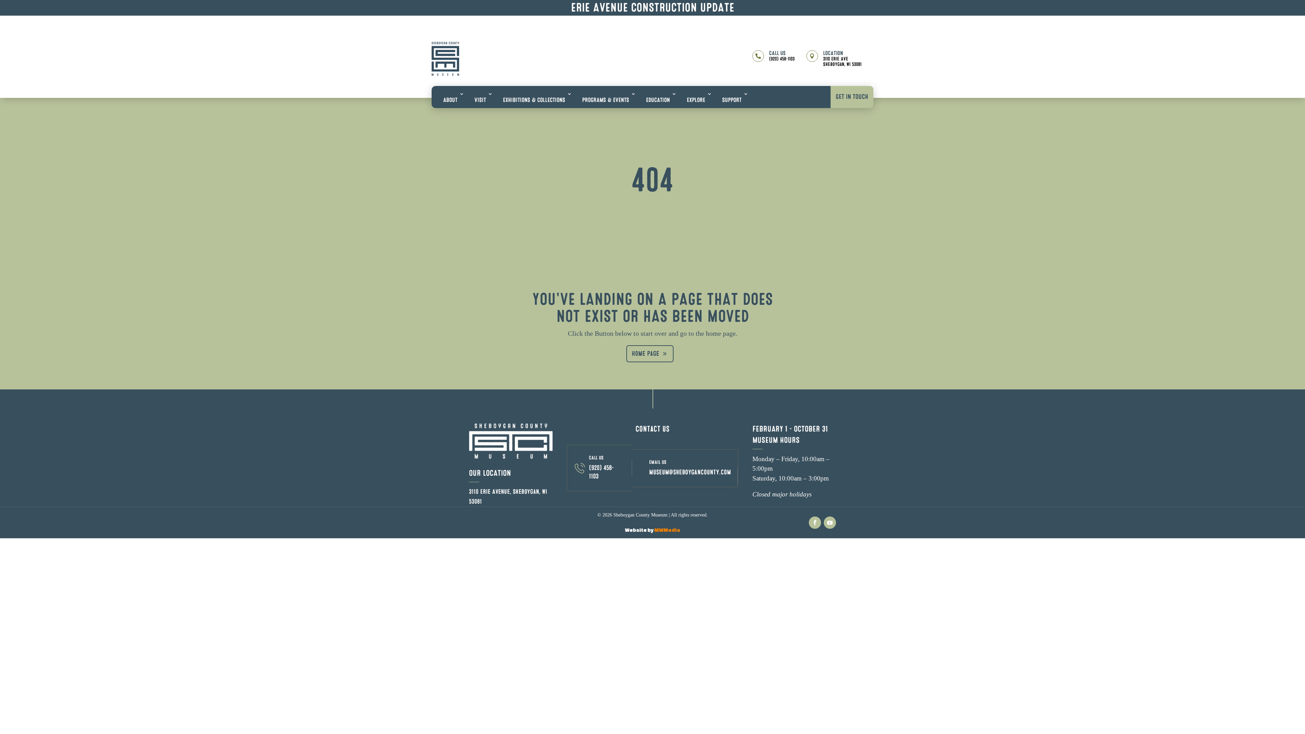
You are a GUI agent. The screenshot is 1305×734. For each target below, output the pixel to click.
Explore (696, 100)
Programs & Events (605, 100)
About (450, 100)
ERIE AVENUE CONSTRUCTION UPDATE (652, 7)
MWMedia (667, 530)
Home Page (645, 354)
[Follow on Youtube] (830, 523)
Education (658, 100)
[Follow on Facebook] (815, 523)
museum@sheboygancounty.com (690, 472)
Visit (480, 100)
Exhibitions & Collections (534, 100)
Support (732, 100)
